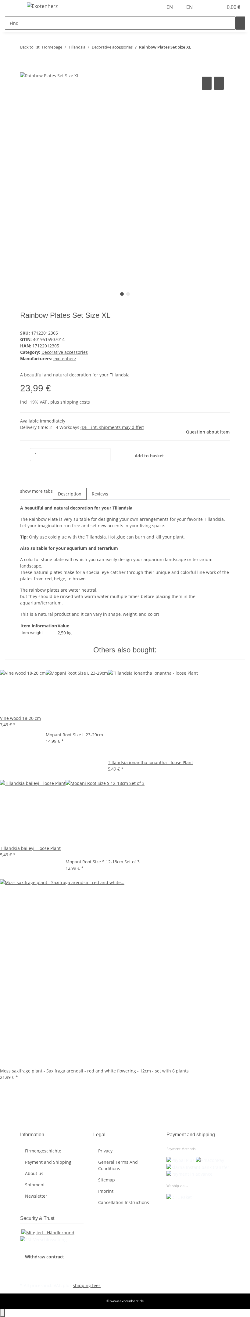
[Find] (240, 23)
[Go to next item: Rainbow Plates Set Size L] (207, 48)
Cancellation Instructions (123, 1202)
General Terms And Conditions (118, 1165)
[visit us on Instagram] (25, 1274)
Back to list (30, 47)
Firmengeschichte (43, 1151)
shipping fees (87, 1285)
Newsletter (36, 1196)
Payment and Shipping (48, 1162)
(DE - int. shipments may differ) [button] (112, 427)
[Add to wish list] (219, 83)
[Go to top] (2, 1313)
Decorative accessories (64, 352)
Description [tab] (69, 494)
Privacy (105, 1151)
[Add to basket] (25, 68)
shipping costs (75, 402)
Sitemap (106, 1180)
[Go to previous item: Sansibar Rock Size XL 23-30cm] (196, 48)
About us (34, 1173)
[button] (206, 7)
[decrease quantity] (25, 454)
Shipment (35, 1185)
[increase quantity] (115, 454)
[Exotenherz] (42, 6)
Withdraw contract (44, 1257)
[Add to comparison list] (207, 83)
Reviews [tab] (100, 494)
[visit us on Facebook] (25, 1267)
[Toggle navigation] (12, 7)
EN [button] (170, 7)
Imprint (105, 1191)
